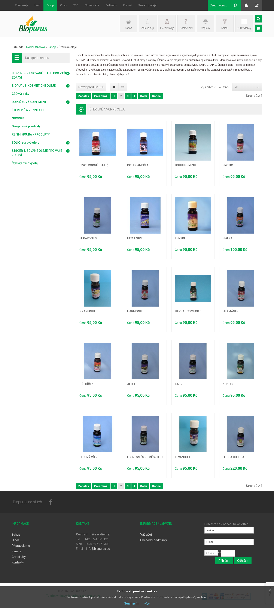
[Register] (257, 5)
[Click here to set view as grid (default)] (114, 87)
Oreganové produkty (26, 126)
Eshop (128, 28)
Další (143, 96)
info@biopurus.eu (98, 548)
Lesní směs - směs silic (144, 457)
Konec (156, 96)
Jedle (131, 384)
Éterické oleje (167, 28)
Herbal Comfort (188, 311)
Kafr (178, 384)
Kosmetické (186, 28)
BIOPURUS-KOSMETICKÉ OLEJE (34, 85)
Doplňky (205, 28)
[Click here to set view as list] (122, 87)
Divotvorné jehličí (94, 165)
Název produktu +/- (91, 87)
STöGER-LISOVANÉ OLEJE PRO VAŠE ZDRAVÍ (37, 153)
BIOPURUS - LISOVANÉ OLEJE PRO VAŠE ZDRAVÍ (39, 75)
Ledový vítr (88, 457)
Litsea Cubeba (233, 457)
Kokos (228, 384)
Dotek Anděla (137, 165)
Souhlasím (131, 603)
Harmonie (135, 311)
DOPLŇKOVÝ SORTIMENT (29, 102)
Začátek (83, 96)
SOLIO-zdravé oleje (25, 142)
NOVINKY (18, 118)
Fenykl (180, 238)
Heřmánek (231, 311)
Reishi (224, 28)
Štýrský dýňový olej (25, 163)
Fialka (227, 238)
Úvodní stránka (35, 47)
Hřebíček (86, 384)
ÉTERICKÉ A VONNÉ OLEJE (30, 110)
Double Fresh (185, 165)
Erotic (228, 165)
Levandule (183, 457)
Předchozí (101, 96)
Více (147, 603)
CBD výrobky (244, 28)
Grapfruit (87, 311)
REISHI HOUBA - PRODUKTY (31, 134)
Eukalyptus (88, 238)
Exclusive (135, 238)
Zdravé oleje (147, 28)
